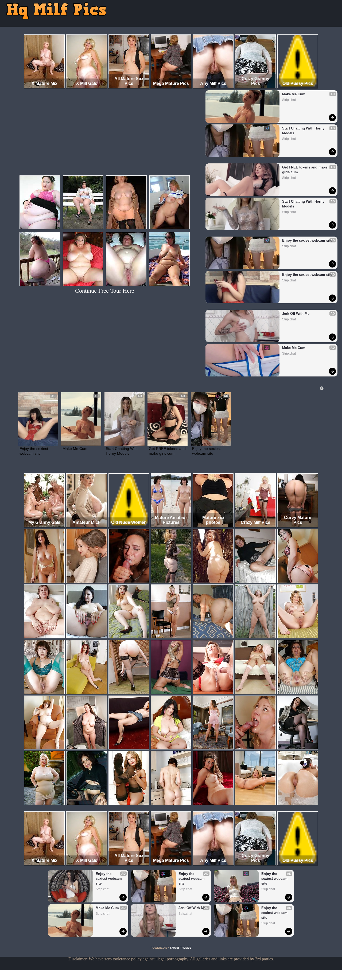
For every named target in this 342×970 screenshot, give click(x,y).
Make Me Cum (293, 94)
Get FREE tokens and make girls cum (305, 169)
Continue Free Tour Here (104, 290)
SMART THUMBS (180, 947)
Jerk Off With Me (295, 314)
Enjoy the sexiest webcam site (307, 240)
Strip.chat (289, 100)
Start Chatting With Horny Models (303, 130)
